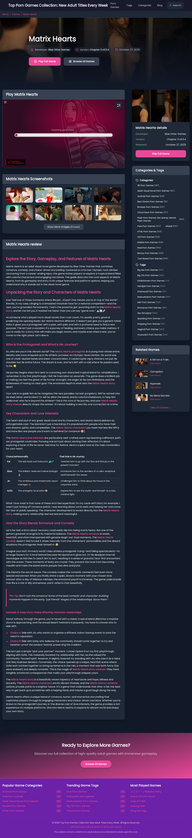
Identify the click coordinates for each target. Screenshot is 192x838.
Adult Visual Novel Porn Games (156, 190)
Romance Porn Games (152, 307)
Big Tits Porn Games (150, 275)
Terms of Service (102, 826)
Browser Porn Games (151, 206)
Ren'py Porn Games (150, 253)
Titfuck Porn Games (78, 811)
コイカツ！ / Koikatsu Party (146, 791)
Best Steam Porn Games (152, 201)
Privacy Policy (84, 826)
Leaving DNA (137, 806)
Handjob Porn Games (151, 286)
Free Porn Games (149, 226)
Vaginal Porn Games (150, 329)
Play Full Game (47, 61)
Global (172, 226)
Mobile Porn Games (150, 242)
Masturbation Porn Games (153, 296)
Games (16, 14)
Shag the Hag (138, 811)
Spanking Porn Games (151, 318)
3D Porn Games (148, 185)
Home (5, 14)
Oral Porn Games (76, 791)
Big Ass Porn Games (150, 269)
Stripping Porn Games (151, 323)
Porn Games (114, 5)
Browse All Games (83, 61)
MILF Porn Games (149, 302)
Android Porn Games (150, 196)
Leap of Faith (138, 801)
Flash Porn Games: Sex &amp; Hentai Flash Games (160, 219)
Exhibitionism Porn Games (153, 280)
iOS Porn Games (148, 236)
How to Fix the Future (142, 796)
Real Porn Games (149, 247)
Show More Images (63, 227)
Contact (117, 826)
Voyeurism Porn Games (152, 334)
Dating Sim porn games (80, 796)
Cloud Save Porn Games (152, 212)
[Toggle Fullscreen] (118, 105)
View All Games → (160, 407)
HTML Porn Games (149, 231)
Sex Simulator (147, 313)
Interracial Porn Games (151, 291)
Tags (129, 5)
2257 (72, 826)
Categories (144, 5)
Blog (159, 5)
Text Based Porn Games (152, 258)
